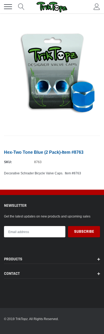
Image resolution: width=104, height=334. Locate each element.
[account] (97, 7)
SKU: (8, 162)
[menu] (8, 7)
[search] (21, 6)
